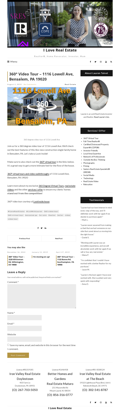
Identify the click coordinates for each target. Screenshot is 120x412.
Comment (13, 282)
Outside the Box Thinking (94, 160)
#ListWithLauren (34, 211)
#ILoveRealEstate (16, 211)
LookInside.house (41, 201)
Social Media (88, 175)
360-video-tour (51, 211)
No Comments (30, 84)
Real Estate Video (90, 181)
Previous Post (24, 238)
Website (11, 334)
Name (11, 312)
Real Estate (70, 84)
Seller (60, 215)
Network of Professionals (94, 157)
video (67, 215)
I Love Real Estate (60, 50)
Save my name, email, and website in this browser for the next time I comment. (41, 347)
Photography (89, 163)
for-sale (43, 215)
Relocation (87, 184)
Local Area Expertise (92, 153)
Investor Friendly (90, 150)
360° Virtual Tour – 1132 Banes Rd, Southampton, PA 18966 (66, 260)
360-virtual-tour (15, 215)
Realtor (52, 215)
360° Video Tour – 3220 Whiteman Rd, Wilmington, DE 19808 (16, 260)
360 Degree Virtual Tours (51, 185)
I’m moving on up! (41, 256)
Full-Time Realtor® (91, 141)
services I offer (35, 189)
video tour (13, 219)
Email (10, 323)
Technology (88, 178)
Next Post (58, 238)
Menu (13, 61)
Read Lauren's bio (101, 117)
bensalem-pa (31, 215)
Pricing (86, 166)
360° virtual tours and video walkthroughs (28, 173)
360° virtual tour (48, 161)
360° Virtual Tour (90, 138)
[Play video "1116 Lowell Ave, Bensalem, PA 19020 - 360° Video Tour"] (41, 106)
